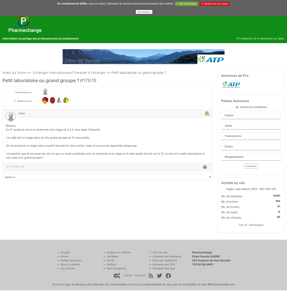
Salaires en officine (119, 252)
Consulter (251, 166)
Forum (64, 256)
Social (110, 260)
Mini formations (116, 268)
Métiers (111, 264)
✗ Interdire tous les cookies (214, 3)
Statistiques (256, 225)
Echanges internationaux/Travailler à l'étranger (69, 73)
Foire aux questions (165, 260)
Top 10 (243, 225)
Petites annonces (71, 260)
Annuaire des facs (164, 268)
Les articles (67, 268)
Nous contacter (70, 264)
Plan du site (160, 252)
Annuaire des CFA (164, 264)
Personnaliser (144, 12)
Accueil (65, 252)
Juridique (112, 256)
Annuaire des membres (167, 256)
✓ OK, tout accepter (186, 3)
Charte (128, 275)
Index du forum (14, 73)
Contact (140, 275)
